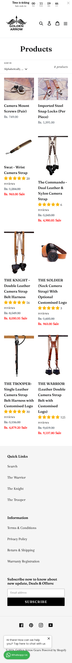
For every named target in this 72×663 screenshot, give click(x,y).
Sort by (8, 63)
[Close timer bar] (68, 2)
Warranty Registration (23, 561)
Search (12, 466)
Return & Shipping (21, 550)
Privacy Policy (17, 539)
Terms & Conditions (21, 528)
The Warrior (16, 477)
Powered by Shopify (54, 650)
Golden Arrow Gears (28, 650)
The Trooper (16, 500)
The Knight (15, 489)
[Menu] (65, 23)
